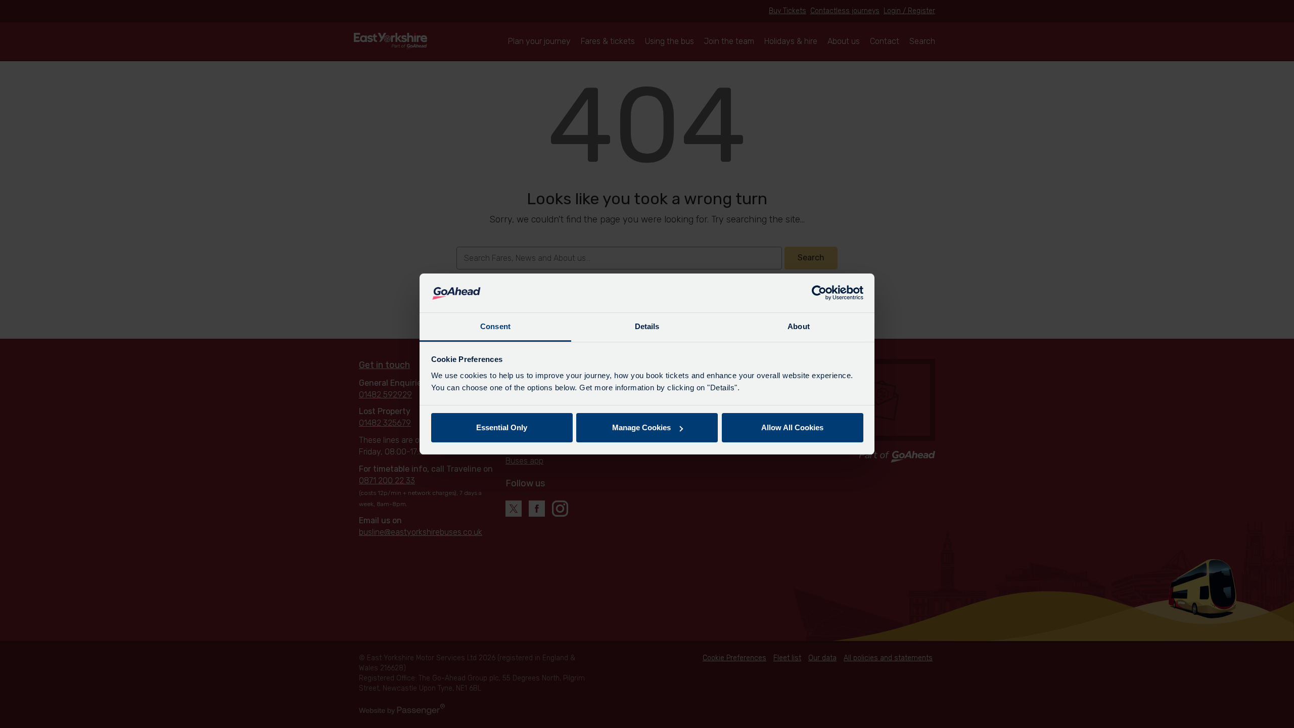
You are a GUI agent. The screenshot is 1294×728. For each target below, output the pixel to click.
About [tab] (799, 326)
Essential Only (501, 427)
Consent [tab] (495, 326)
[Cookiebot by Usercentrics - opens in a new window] (819, 293)
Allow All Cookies (792, 427)
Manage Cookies (641, 427)
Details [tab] (647, 326)
